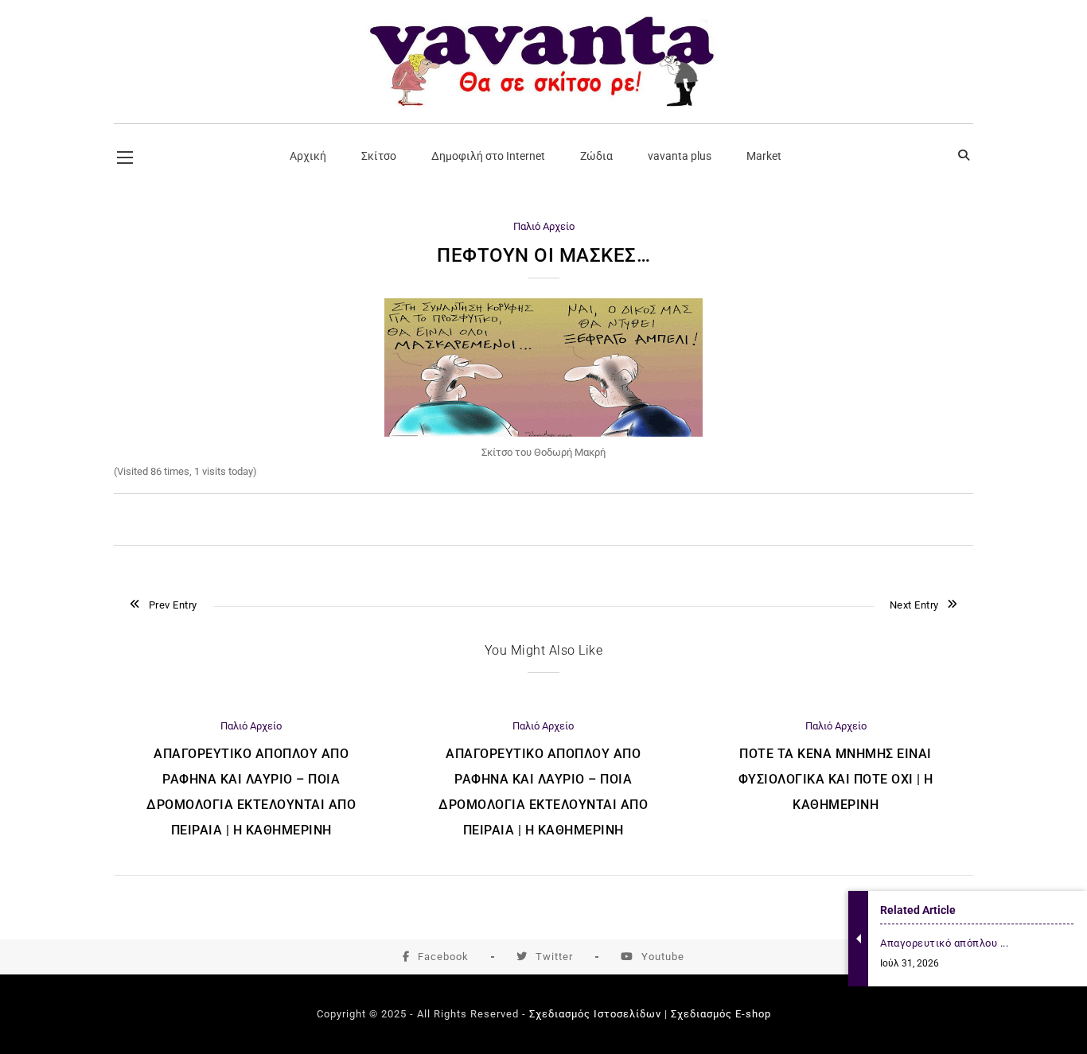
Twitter (554, 957)
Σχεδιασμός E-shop (721, 1014)
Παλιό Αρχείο (544, 226)
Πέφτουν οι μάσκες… (543, 255)
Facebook (443, 957)
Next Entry (914, 605)
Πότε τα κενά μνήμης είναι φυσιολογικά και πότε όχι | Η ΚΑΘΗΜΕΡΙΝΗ (835, 779)
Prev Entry (173, 605)
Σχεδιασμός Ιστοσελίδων (595, 1014)
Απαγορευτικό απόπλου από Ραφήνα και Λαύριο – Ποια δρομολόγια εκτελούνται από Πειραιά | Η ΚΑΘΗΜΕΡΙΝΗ (251, 792)
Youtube (662, 957)
